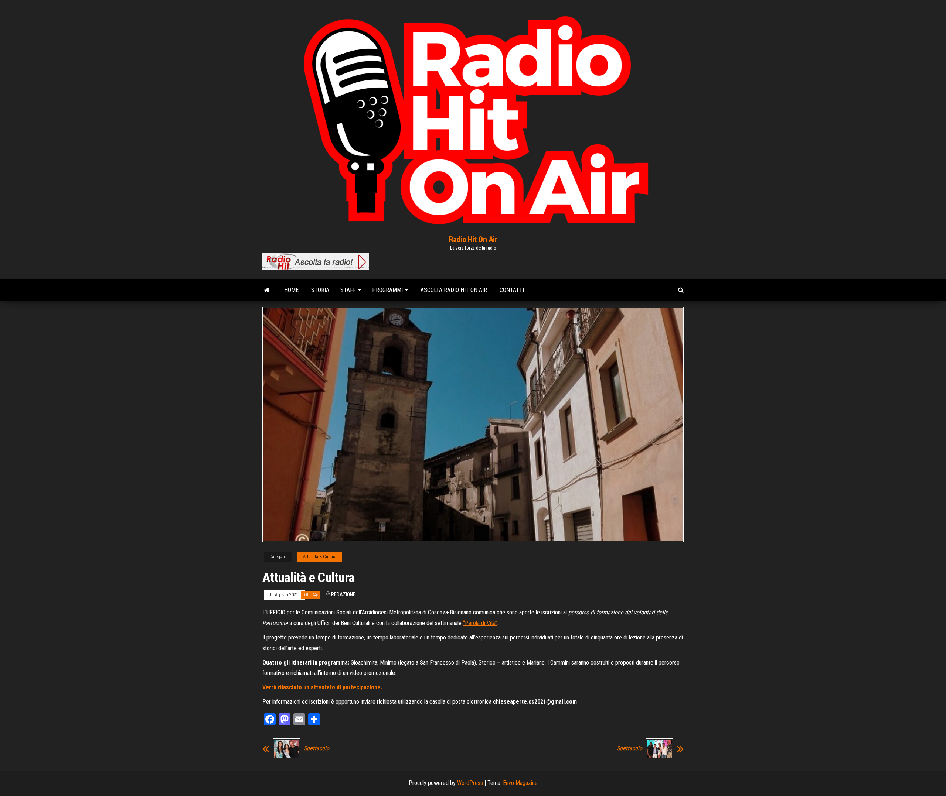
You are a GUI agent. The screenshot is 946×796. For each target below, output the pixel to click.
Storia (319, 290)
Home (291, 290)
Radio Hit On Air (473, 239)
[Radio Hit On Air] (267, 290)
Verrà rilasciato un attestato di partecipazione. (322, 687)
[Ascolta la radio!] (315, 260)
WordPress (470, 782)
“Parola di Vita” (480, 623)
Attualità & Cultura (319, 556)
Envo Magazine (520, 782)
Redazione (343, 594)
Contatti (511, 290)
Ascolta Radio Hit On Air (453, 290)
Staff (348, 290)
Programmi (388, 290)
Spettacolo (316, 748)
